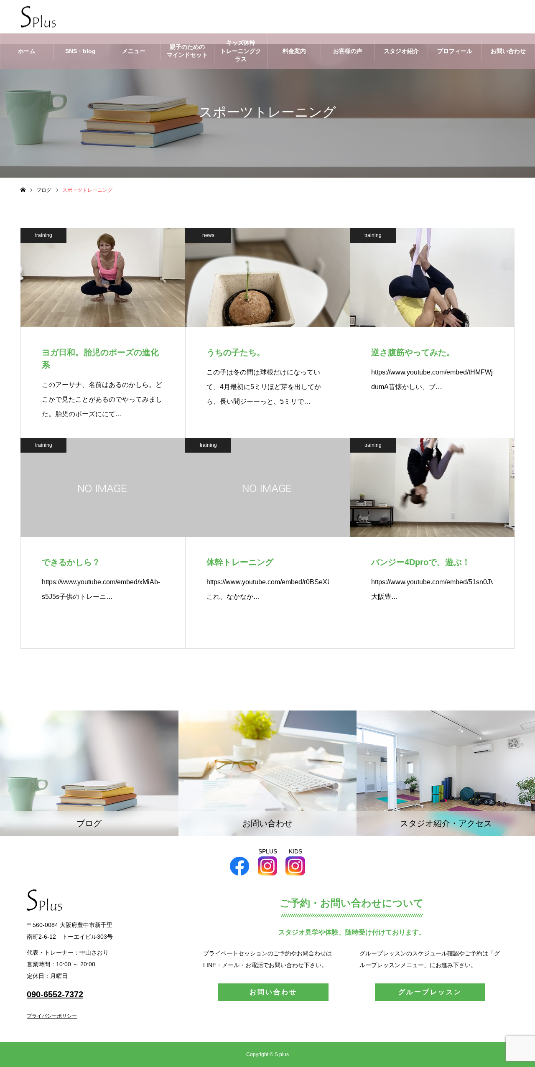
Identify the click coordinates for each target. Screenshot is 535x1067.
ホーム (27, 51)
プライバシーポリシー (52, 1016)
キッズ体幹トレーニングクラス (240, 50)
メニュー (133, 51)
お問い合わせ (508, 51)
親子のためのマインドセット (187, 51)
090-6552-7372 (55, 994)
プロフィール (454, 51)
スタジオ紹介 (401, 51)
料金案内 (294, 51)
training (43, 235)
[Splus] (38, 17)
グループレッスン (430, 992)
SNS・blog (80, 51)
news (208, 235)
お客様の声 (347, 51)
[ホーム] (22, 190)
